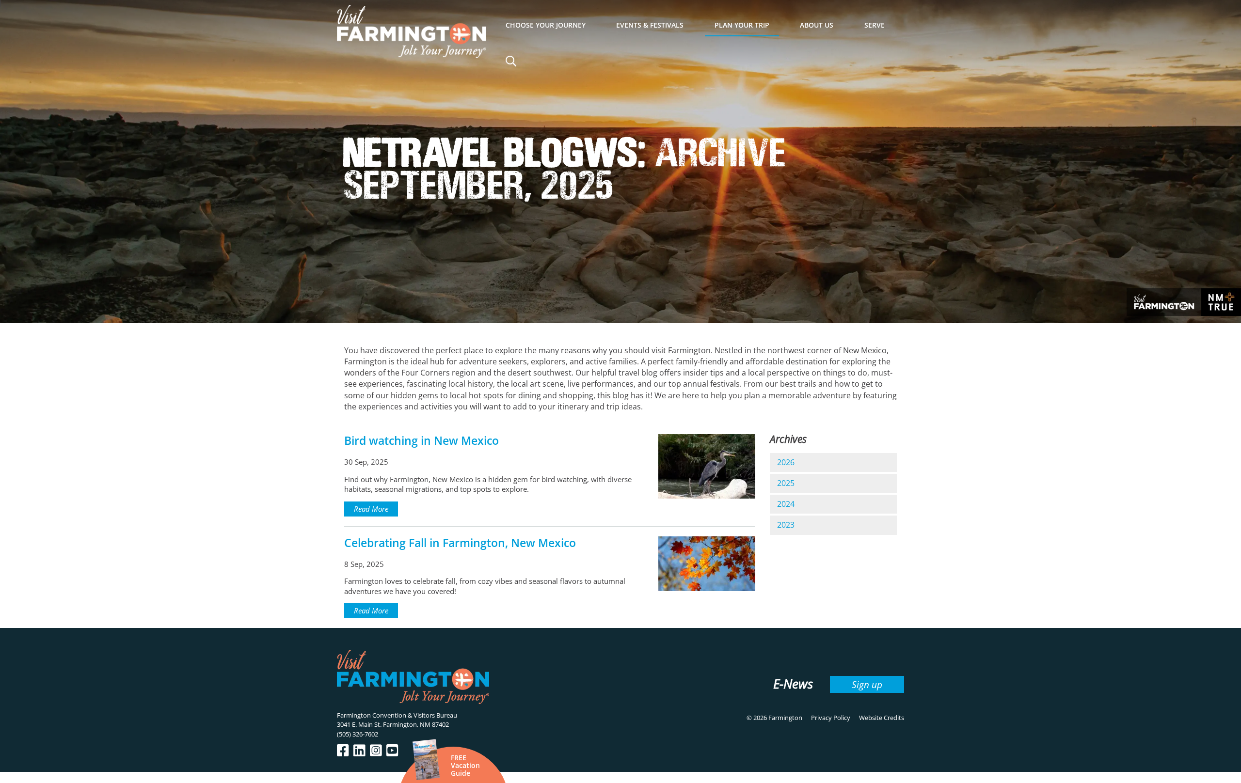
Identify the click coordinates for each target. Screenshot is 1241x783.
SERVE (874, 25)
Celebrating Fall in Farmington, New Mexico (460, 542)
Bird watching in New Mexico (421, 440)
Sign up (867, 684)
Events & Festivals (650, 25)
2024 (786, 504)
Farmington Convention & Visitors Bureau (397, 715)
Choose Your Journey (546, 25)
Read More (371, 509)
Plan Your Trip (742, 25)
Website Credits (881, 717)
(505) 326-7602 (357, 734)
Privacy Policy (830, 717)
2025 (786, 483)
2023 (786, 524)
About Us (816, 25)
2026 (786, 462)
